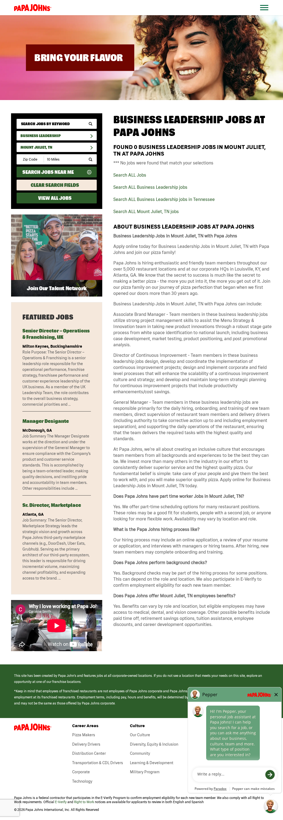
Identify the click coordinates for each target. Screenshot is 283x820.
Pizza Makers (83, 735)
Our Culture (140, 735)
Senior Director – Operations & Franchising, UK (56, 334)
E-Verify (61, 802)
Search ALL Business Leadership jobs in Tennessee (164, 199)
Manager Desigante (45, 421)
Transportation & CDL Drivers (97, 763)
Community (140, 753)
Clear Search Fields (55, 185)
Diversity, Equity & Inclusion (154, 744)
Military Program (144, 772)
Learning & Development (151, 763)
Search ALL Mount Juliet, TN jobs (146, 211)
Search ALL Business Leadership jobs (150, 187)
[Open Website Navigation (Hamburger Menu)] (267, 14)
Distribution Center (89, 753)
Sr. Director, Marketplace (51, 505)
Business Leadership (40, 135)
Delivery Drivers (86, 744)
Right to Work (84, 802)
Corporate (81, 772)
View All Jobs (55, 198)
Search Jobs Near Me (48, 172)
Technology (82, 781)
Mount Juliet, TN (36, 147)
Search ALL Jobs (129, 174)
